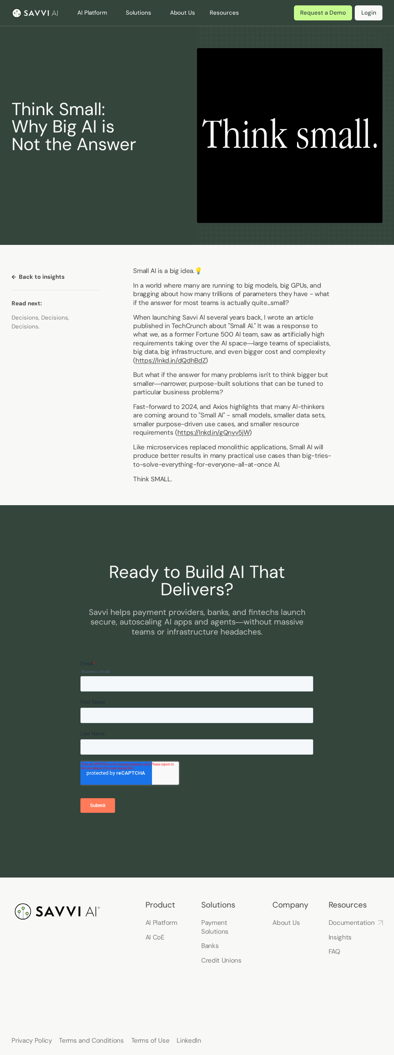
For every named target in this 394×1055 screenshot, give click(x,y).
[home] (35, 13)
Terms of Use (150, 1040)
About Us (182, 13)
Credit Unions (221, 960)
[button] (98, 12)
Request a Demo (323, 13)
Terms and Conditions (91, 1040)
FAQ (334, 951)
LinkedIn (189, 1040)
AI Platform (161, 922)
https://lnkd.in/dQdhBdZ (170, 360)
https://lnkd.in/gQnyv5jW (213, 432)
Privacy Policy (32, 1040)
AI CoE (155, 937)
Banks (210, 945)
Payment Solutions (215, 926)
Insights (340, 937)
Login (368, 13)
